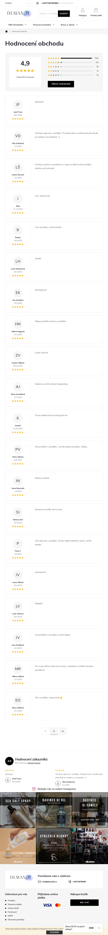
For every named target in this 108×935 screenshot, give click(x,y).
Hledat (64, 13)
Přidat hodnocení (61, 84)
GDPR (10, 916)
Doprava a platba (15, 904)
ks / (84, 902)
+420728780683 (79, 881)
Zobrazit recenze (33, 763)
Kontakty (8, 3)
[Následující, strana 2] (54, 731)
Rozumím (54, 932)
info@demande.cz (49, 881)
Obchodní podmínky (16, 919)
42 (63, 731)
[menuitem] (17, 25)
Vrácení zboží (13, 908)
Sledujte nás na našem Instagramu (56, 789)
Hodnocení (12, 912)
